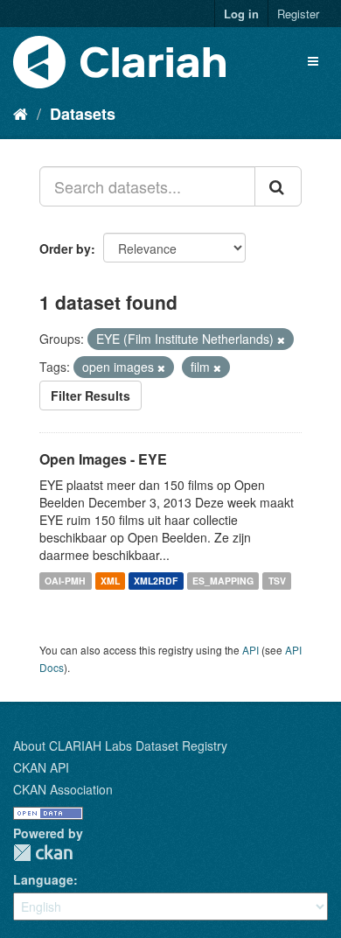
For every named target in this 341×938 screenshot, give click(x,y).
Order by (65, 248)
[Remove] (281, 339)
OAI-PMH (65, 580)
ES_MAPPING (223, 580)
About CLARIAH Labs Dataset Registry (120, 745)
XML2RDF (155, 580)
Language (43, 879)
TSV (277, 580)
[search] (278, 186)
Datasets (82, 113)
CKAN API (41, 767)
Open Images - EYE (103, 459)
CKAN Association (63, 789)
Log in (241, 13)
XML (110, 580)
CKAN (43, 853)
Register (298, 13)
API (250, 649)
